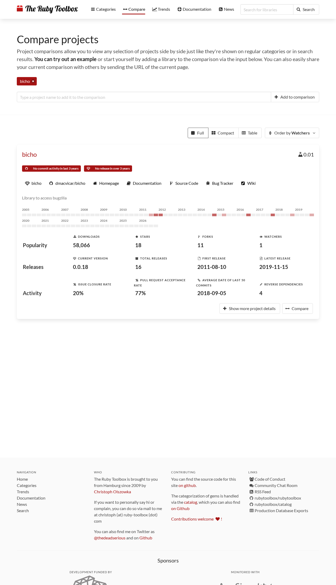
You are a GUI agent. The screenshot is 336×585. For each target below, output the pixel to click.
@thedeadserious (109, 537)
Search (23, 510)
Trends (23, 491)
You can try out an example (65, 59)
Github (145, 537)
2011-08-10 (211, 267)
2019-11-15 (273, 267)
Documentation (31, 497)
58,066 (81, 245)
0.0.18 (80, 267)
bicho (29, 154)
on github (187, 485)
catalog (190, 502)
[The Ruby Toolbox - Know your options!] (47, 9)
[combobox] (144, 97)
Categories (26, 485)
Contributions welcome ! (196, 518)
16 (138, 267)
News (22, 504)
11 (200, 245)
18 (138, 245)
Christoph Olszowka (112, 491)
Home (22, 478)
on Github (180, 508)
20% (78, 293)
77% (140, 293)
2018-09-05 (211, 293)
